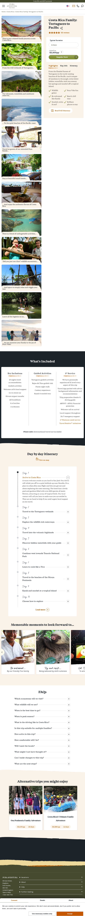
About (23, 882)
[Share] (61, 28)
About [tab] (71, 900)
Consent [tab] (14, 900)
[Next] (82, 652)
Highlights (53, 66)
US (68, 6)
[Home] (12, 6)
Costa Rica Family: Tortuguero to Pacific (29, 12)
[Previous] (2, 652)
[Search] (82, 5)
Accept (69, 914)
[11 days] (63, 45)
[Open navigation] (3, 6)
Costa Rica (10, 12)
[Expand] (68, 477)
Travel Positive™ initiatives (70, 423)
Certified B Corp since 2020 (43, 1)
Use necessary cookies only (42, 914)
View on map (44, 460)
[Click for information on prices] (61, 52)
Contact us (73, 6)
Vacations (25, 877)
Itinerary (73, 66)
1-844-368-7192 (78, 5)
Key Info (63, 66)
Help (23, 887)
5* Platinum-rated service (70, 420)
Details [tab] (42, 900)
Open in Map (7, 892)
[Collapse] (68, 511)
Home (3, 12)
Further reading (27, 892)
